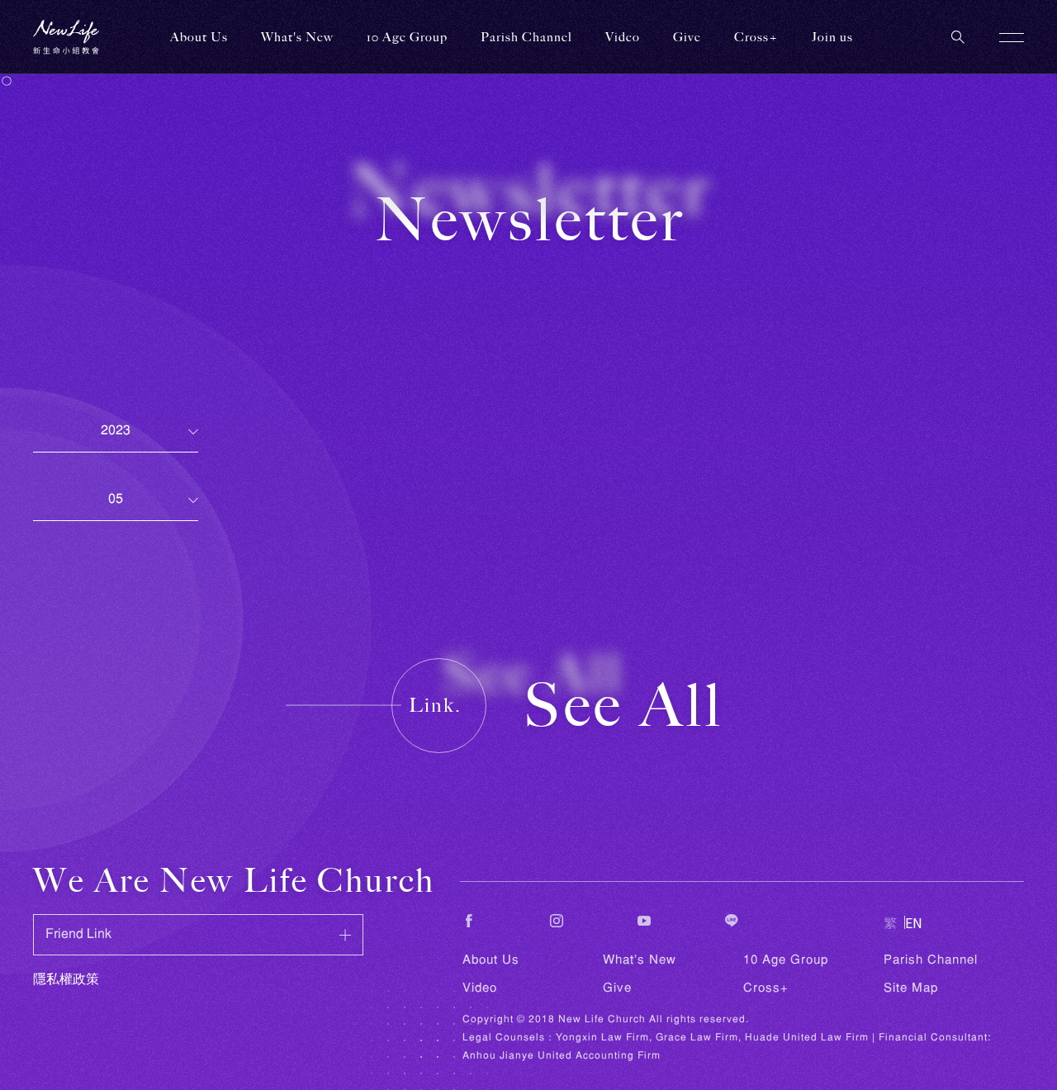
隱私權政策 (66, 980)
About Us (490, 960)
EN (913, 922)
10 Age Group (785, 960)
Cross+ (756, 37)
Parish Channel (526, 37)
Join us (832, 37)
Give (617, 988)
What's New (639, 960)
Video (479, 988)
